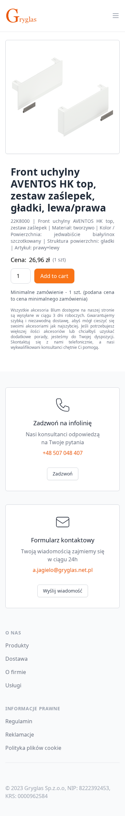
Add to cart (54, 276)
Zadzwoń (63, 474)
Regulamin (18, 721)
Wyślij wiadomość (62, 591)
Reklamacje (19, 734)
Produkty (17, 645)
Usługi (13, 685)
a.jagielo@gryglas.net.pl (63, 570)
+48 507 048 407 (63, 453)
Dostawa (16, 658)
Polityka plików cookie (33, 747)
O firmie (15, 672)
